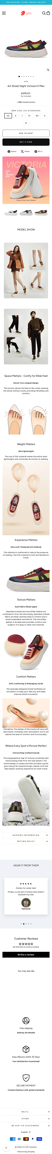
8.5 (37, 116)
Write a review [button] (26, 954)
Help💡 (25, 1112)
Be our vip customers (25, 1126)
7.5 (29, 116)
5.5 (8, 116)
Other (25, 1119)
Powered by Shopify (26, 1152)
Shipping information (26, 835)
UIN (26, 82)
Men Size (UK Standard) (26, 111)
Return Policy (26, 841)
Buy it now (26, 142)
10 (26, 123)
